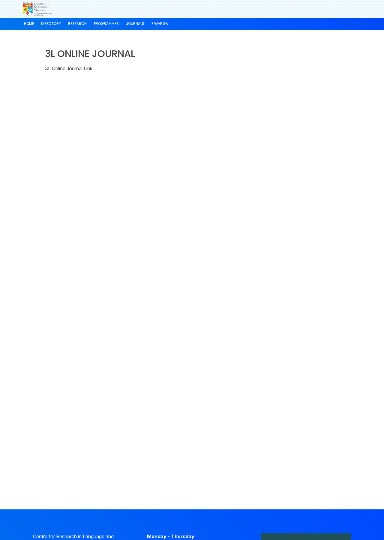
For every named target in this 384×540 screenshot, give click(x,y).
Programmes (106, 23)
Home (29, 23)
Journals (135, 23)
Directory (51, 23)
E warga (160, 23)
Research (77, 23)
